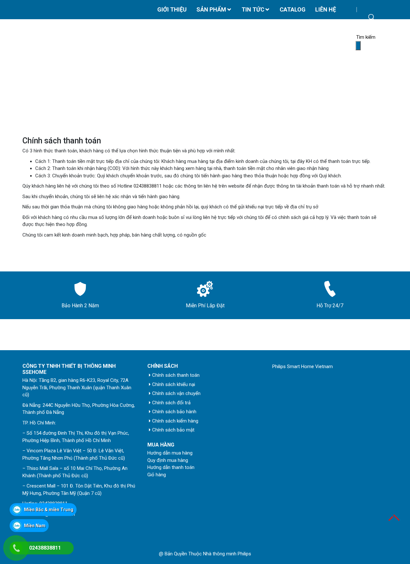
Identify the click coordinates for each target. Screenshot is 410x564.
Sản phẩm (211, 9)
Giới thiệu (172, 9)
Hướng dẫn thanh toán (170, 467)
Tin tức (253, 9)
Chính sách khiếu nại (173, 384)
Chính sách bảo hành (174, 412)
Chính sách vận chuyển (176, 393)
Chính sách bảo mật (173, 430)
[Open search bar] (372, 17)
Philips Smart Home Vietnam (302, 366)
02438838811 (148, 186)
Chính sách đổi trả (171, 403)
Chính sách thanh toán (176, 375)
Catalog (293, 9)
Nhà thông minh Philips (227, 554)
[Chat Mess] (17, 492)
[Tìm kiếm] (358, 45)
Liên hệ (325, 9)
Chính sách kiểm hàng (175, 421)
